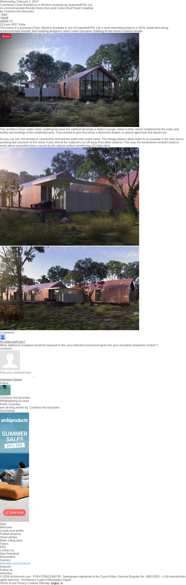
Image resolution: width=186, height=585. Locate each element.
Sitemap (44, 583)
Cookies (32, 583)
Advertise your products (15, 563)
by (17, 11)
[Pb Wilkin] (2, 338)
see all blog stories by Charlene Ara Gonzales (30, 407)
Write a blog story (11, 540)
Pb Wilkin (6, 341)
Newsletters (7, 556)
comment (6, 379)
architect (11, 129)
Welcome (6, 527)
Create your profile (12, 530)
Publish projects (10, 533)
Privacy (22, 583)
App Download (9, 553)
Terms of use (8, 583)
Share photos (8, 537)
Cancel (17, 379)
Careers (5, 560)
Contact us (7, 550)
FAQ (3, 547)
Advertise (6, 573)
